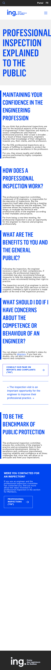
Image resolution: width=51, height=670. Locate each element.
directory (21, 354)
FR (47, 3)
